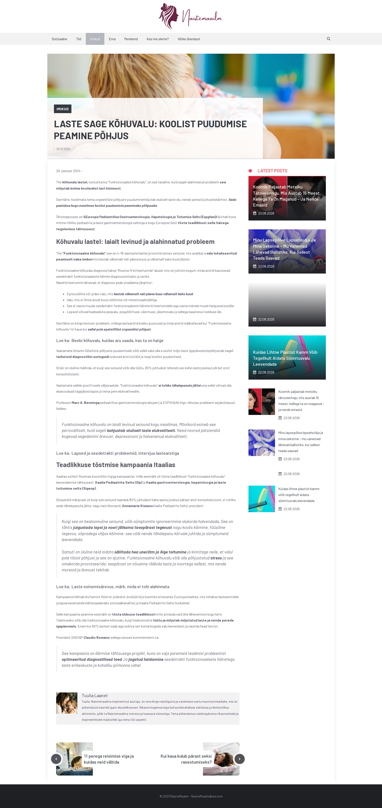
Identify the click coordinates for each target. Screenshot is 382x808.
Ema (112, 39)
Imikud (95, 39)
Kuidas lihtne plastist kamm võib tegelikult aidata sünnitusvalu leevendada (285, 358)
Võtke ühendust (189, 39)
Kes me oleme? (158, 39)
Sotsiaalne (59, 39)
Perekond (131, 39)
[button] (329, 39)
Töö (78, 39)
